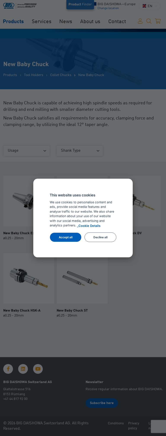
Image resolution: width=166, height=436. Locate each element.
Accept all (65, 237)
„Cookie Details (89, 226)
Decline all (100, 237)
